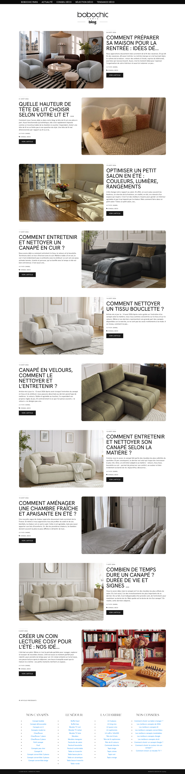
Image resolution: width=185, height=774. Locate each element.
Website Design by (157, 771)
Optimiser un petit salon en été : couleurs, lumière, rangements (132, 178)
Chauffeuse (38, 733)
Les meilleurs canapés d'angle (148, 736)
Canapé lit (38, 751)
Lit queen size (112, 727)
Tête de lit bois (112, 736)
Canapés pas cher (38, 748)
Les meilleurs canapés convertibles (148, 730)
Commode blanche (112, 745)
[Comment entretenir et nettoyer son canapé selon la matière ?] (61, 458)
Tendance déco (105, 2)
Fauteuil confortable (75, 748)
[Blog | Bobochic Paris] (92, 18)
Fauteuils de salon (75, 742)
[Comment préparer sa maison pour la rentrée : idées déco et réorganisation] (61, 59)
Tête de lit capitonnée (112, 739)
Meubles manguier (75, 739)
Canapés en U (38, 727)
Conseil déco (64, 2)
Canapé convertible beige (38, 760)
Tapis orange (112, 757)
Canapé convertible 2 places (38, 754)
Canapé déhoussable (38, 724)
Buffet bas (75, 724)
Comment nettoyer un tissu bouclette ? (135, 306)
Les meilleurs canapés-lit (148, 727)
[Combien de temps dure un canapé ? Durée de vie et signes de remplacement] (61, 591)
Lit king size (111, 724)
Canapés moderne (38, 730)
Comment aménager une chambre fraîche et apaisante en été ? (48, 508)
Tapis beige (112, 748)
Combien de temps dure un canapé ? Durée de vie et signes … (131, 577)
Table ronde (75, 763)
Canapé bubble (38, 721)
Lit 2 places (111, 721)
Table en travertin (75, 751)
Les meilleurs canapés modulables (148, 733)
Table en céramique (75, 757)
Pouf (38, 745)
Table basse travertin (75, 760)
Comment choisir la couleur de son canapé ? (148, 746)
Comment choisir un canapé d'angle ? (148, 742)
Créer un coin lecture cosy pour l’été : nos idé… (45, 641)
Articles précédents (28, 700)
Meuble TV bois (75, 733)
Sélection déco (84, 2)
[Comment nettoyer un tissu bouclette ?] (61, 325)
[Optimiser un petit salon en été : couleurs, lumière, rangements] (61, 192)
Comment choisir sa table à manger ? (148, 721)
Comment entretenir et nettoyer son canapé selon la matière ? (135, 444)
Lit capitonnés (111, 730)
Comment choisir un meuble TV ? (148, 751)
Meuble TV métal (75, 730)
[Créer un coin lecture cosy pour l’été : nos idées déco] (123, 658)
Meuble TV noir (75, 727)
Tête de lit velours (112, 742)
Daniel (115, 67)
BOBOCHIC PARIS (29, 2)
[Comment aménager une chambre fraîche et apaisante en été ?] (123, 525)
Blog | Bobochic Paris (32, 771)
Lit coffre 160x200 (112, 733)
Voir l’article (114, 75)
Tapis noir (112, 754)
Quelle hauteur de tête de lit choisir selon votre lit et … (46, 109)
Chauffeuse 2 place (38, 739)
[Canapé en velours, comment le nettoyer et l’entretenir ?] (123, 392)
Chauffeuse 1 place (38, 736)
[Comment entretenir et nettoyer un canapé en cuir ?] (123, 259)
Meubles (75, 736)
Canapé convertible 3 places (38, 757)
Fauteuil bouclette (75, 745)
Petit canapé (38, 742)
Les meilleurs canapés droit (148, 739)
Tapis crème (112, 751)
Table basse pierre (75, 754)
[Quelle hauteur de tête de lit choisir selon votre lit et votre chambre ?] (123, 126)
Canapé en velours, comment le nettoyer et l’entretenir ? (46, 378)
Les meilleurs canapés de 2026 (149, 724)
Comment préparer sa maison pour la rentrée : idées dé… (132, 43)
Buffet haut (75, 721)
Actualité (47, 2)
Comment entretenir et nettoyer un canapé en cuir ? (48, 242)
